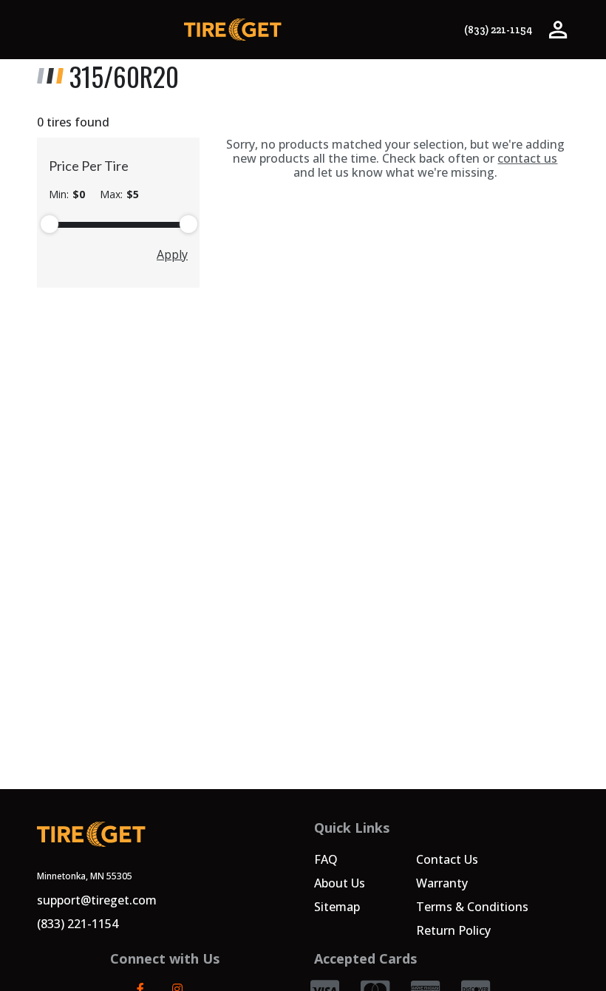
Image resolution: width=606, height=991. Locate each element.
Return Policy (453, 930)
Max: (119, 194)
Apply (172, 254)
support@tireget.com (97, 900)
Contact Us (447, 859)
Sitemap (337, 907)
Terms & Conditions (472, 907)
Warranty (442, 883)
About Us (339, 883)
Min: (67, 194)
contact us (527, 158)
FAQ (326, 859)
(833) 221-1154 (498, 30)
